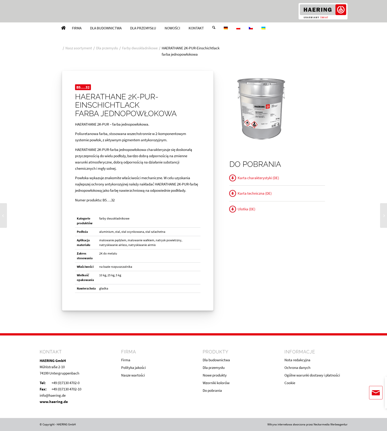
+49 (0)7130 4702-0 (66, 382)
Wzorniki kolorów (216, 382)
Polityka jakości (133, 367)
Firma (125, 359)
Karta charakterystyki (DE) (258, 177)
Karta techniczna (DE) (255, 193)
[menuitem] (63, 28)
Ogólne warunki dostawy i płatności (312, 375)
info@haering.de (53, 395)
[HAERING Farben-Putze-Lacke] (323, 11)
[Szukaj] (213, 28)
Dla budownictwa (216, 359)
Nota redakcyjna (297, 359)
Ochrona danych (297, 367)
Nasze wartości (133, 375)
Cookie (289, 382)
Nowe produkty (215, 375)
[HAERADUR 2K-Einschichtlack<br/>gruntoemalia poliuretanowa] (3, 215)
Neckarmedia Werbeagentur (331, 424)
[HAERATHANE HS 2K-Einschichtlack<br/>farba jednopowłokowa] (383, 215)
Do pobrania (212, 390)
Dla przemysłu (214, 367)
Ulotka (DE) (246, 209)
